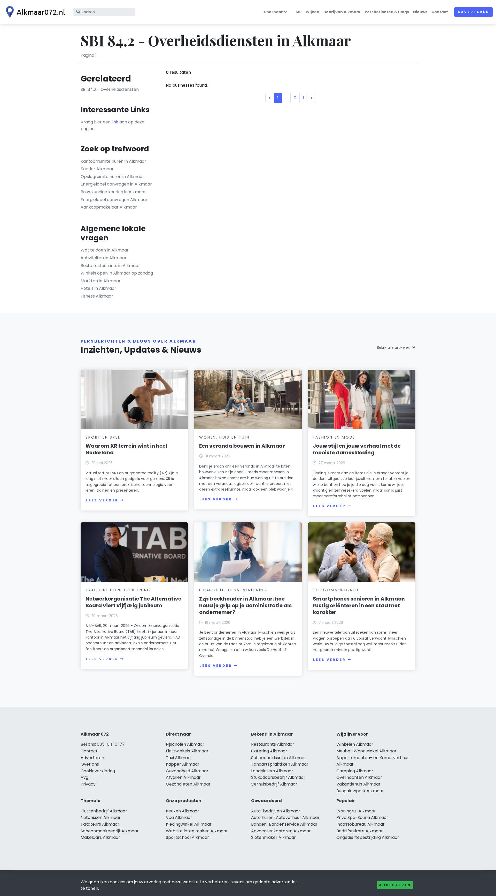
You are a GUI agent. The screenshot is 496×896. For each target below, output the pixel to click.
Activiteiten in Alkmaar (104, 258)
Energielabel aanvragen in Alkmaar (116, 184)
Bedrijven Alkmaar (342, 11)
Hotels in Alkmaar (98, 288)
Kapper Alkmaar (182, 764)
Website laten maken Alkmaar (197, 831)
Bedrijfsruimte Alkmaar (359, 831)
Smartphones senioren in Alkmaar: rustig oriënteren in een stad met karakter (359, 605)
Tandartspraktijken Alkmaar (279, 764)
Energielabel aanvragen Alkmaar (114, 200)
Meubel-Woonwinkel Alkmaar (366, 751)
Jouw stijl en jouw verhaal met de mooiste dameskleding (357, 449)
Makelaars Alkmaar (100, 837)
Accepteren (395, 885)
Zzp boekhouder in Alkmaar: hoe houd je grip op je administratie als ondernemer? (245, 605)
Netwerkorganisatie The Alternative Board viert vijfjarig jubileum (133, 602)
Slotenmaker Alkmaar (273, 837)
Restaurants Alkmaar (272, 744)
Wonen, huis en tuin (224, 437)
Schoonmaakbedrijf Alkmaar (110, 831)
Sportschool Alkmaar (187, 837)
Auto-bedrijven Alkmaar (275, 811)
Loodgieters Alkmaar (272, 771)
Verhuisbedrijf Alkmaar (274, 784)
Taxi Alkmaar (179, 758)
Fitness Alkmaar (97, 296)
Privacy (88, 784)
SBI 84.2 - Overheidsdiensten (110, 89)
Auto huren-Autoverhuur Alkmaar (285, 817)
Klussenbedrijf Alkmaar (104, 811)
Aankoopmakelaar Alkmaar (109, 207)
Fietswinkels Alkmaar (187, 751)
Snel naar (273, 11)
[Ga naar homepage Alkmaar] (34, 12)
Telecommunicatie (336, 590)
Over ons (90, 764)
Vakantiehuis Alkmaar (358, 784)
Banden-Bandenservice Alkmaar (284, 824)
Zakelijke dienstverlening (118, 590)
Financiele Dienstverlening (233, 590)
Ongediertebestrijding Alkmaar (367, 837)
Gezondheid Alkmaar (187, 771)
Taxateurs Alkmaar (100, 824)
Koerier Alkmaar (97, 169)
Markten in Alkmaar (101, 281)
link (115, 122)
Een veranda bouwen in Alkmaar (242, 445)
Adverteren (474, 12)
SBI (298, 11)
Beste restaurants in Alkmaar (110, 266)
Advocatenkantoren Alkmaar (281, 831)
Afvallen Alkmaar (183, 777)
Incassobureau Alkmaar (360, 824)
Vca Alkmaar (179, 817)
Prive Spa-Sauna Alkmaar (362, 817)
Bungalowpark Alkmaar (360, 791)
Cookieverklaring (98, 771)
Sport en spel (103, 437)
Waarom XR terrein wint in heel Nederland (126, 449)
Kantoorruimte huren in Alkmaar (113, 161)
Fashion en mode (334, 437)
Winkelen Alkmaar (354, 744)
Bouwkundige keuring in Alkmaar (113, 192)
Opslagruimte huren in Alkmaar (112, 177)
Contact (439, 11)
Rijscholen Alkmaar (185, 744)
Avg (84, 777)
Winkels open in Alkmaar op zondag (117, 273)
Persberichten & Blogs (387, 11)
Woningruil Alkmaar (356, 811)
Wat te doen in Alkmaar (105, 250)
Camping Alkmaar (354, 771)
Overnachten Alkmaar (359, 777)
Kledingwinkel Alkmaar (189, 824)
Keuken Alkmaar (182, 811)
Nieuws (420, 11)
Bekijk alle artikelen (393, 347)
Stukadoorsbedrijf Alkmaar (278, 777)
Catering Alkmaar (269, 751)
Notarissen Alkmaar (101, 817)
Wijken (312, 11)
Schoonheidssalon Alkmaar (278, 758)
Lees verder (102, 500)
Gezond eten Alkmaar (188, 784)
